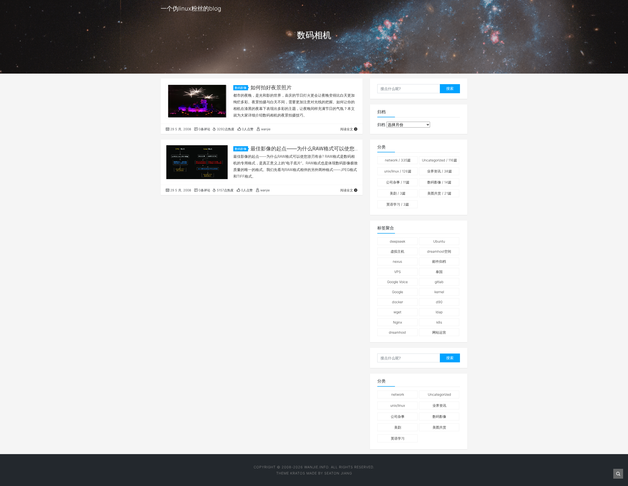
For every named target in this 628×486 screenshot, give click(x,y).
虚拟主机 (397, 251)
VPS (397, 272)
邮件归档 (439, 261)
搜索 (450, 88)
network (398, 160)
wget (397, 312)
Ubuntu (439, 241)
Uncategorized (439, 160)
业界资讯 (439, 171)
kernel (439, 292)
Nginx (397, 322)
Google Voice (397, 282)
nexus (397, 261)
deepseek (397, 241)
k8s (439, 322)
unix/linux (397, 171)
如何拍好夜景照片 (271, 87)
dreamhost (397, 332)
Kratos (297, 473)
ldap (439, 312)
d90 (439, 302)
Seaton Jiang (338, 473)
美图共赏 (439, 193)
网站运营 (439, 332)
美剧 (398, 193)
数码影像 (241, 88)
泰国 (439, 272)
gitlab (439, 282)
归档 (381, 124)
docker (397, 302)
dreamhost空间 (439, 251)
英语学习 (397, 204)
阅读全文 (346, 129)
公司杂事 (397, 182)
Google (397, 292)
